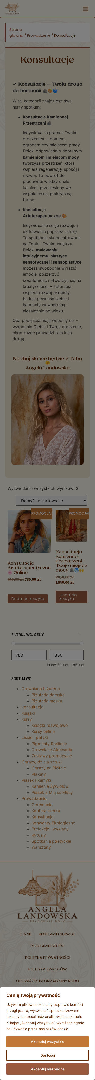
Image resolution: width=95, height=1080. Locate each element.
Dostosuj (47, 1055)
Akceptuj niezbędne (47, 1069)
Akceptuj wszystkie (47, 1041)
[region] (47, 1033)
